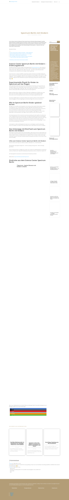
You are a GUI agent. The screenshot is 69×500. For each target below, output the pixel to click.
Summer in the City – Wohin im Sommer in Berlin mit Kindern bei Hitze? (54, 198)
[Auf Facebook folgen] (50, 97)
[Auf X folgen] (54, 97)
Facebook (12, 492)
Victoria (10, 463)
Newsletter (14, 488)
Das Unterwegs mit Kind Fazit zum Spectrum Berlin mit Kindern (21, 56)
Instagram (12, 493)
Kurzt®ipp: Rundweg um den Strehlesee (51, 442)
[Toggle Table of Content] (10, 51)
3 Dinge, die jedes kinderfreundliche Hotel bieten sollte (53, 182)
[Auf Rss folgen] (56, 97)
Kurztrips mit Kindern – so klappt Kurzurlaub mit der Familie (54, 214)
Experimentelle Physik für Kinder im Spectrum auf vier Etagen (21, 53)
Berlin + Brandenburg (32, 447)
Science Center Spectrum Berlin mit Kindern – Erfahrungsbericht (21, 52)
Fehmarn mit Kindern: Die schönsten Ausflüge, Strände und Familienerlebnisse (54, 168)
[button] (12, 408)
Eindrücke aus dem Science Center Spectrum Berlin (19, 59)
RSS (11, 495)
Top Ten (34, 448)
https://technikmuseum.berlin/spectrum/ (21, 156)
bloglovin (11, 495)
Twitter (11, 494)
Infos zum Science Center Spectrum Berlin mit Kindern (19, 57)
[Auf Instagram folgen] (52, 97)
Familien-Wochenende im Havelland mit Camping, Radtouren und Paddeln (54, 152)
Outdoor (17, 447)
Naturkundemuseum (36, 67)
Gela (11, 467)
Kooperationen (27, 488)
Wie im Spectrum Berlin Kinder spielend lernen (18, 55)
